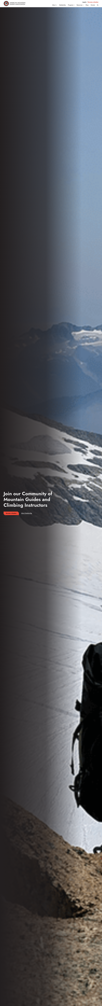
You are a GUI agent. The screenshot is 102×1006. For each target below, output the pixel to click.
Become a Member (93, 2)
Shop (87, 5)
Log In (84, 2)
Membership (62, 5)
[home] (15, 3)
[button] (54, 5)
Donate (93, 5)
